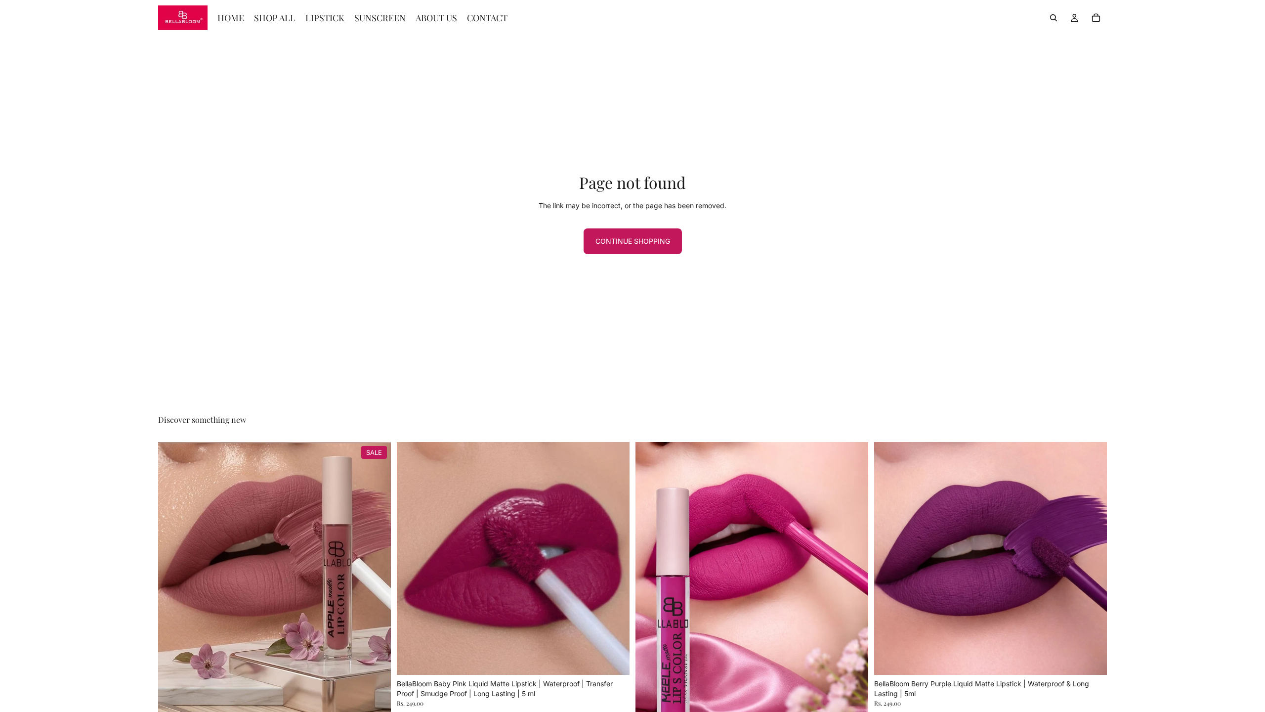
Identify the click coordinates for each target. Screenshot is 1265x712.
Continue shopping (632, 241)
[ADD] (614, 659)
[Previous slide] (173, 582)
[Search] (1053, 18)
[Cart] (1096, 18)
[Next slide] (376, 582)
